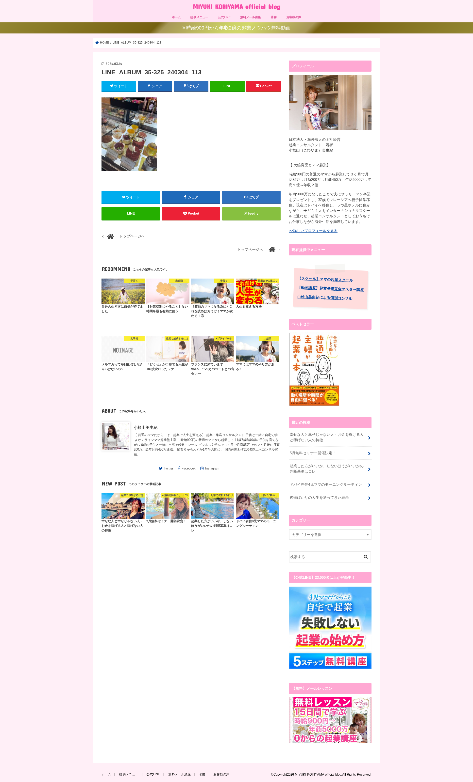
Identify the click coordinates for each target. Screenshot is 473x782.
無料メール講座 (250, 17)
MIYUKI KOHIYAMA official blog (236, 6)
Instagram (212, 468)
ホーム (176, 17)
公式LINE (224, 17)
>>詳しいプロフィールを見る (313, 231)
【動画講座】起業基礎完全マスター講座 (330, 288)
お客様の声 (293, 17)
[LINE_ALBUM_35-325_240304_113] (129, 173)
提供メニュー (199, 17)
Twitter (168, 468)
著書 (274, 17)
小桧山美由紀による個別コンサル (325, 297)
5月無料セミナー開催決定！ (313, 453)
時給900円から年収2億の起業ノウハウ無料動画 (238, 28)
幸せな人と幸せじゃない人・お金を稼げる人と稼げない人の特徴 (327, 437)
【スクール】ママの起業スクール (325, 279)
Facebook (189, 468)
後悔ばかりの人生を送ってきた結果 (319, 498)
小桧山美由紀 (145, 427)
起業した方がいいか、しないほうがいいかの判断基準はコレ (327, 468)
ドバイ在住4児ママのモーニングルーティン (326, 484)
